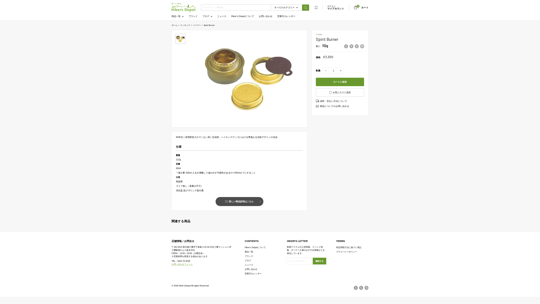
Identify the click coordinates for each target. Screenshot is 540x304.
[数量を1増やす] (341, 71)
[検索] (305, 8)
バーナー (197, 25)
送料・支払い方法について (333, 101)
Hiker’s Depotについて (242, 16)
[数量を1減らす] (326, 71)
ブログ (205, 16)
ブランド (193, 16)
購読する (319, 261)
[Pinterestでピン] (351, 46)
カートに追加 (340, 82)
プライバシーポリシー (346, 252)
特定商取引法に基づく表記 (348, 247)
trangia (319, 34)
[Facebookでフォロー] (356, 288)
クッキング (185, 25)
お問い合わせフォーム (182, 264)
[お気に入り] (316, 7)
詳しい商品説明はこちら (241, 201)
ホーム (174, 25)
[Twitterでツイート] (357, 46)
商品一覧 (176, 16)
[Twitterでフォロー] (361, 288)
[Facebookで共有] (346, 46)
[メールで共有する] (362, 46)
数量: (318, 70)
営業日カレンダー (253, 273)
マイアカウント (335, 8)
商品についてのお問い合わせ (334, 106)
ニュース (221, 16)
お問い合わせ (265, 16)
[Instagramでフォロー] (366, 288)
